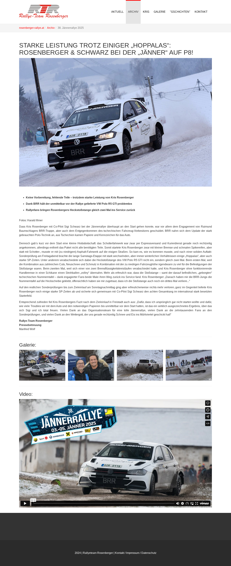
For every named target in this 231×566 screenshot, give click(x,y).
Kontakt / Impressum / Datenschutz (135, 552)
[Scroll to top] (220, 555)
